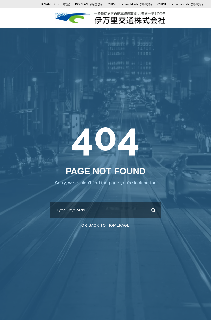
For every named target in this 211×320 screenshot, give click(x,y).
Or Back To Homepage (105, 225)
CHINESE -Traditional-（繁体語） (181, 4)
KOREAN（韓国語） (89, 4)
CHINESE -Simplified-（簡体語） (131, 4)
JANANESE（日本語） (56, 4)
